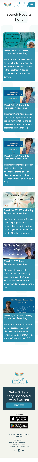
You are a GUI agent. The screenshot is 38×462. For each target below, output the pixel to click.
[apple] (19, 417)
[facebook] (15, 450)
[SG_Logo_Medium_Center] (19, 371)
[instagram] (19, 450)
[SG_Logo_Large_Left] (16, 2)
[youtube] (23, 450)
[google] (19, 424)
